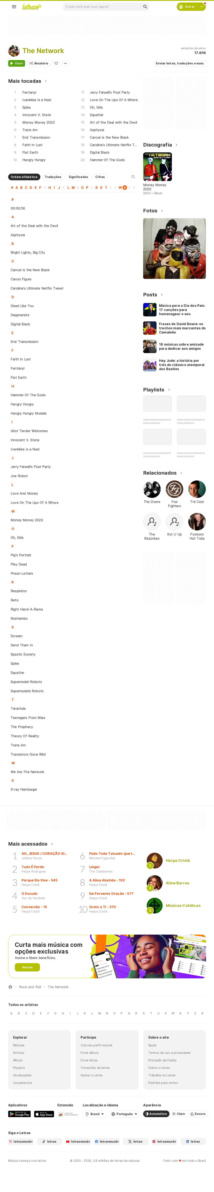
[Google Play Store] (19, 1114)
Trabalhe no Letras (162, 1075)
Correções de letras (95, 1067)
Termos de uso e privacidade (169, 1052)
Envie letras (89, 1060)
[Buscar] (145, 7)
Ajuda (152, 1045)
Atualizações (22, 1075)
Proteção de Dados (162, 1060)
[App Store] (44, 1114)
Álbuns (18, 1060)
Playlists (19, 1067)
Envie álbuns (90, 1052)
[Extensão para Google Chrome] (68, 1114)
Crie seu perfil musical (96, 1045)
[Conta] (201, 7)
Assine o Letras (92, 1075)
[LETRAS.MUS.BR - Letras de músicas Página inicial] (32, 7)
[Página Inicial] (10, 987)
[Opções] (65, 63)
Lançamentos (22, 1082)
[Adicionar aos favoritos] (56, 63)
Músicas (19, 1045)
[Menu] (14, 7)
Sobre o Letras (159, 1067)
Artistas (18, 1052)
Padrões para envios (163, 1082)
